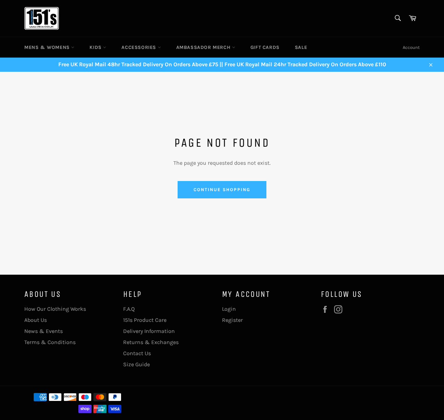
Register (232, 320)
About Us (35, 320)
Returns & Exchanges (151, 342)
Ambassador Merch (204, 47)
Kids (96, 47)
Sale (301, 47)
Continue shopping (222, 189)
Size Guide (136, 364)
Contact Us (137, 353)
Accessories (139, 47)
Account (411, 47)
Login (229, 309)
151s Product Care (144, 320)
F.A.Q (129, 309)
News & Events (43, 331)
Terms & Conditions (50, 342)
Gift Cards (265, 47)
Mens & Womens (47, 47)
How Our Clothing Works (55, 309)
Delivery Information (149, 331)
